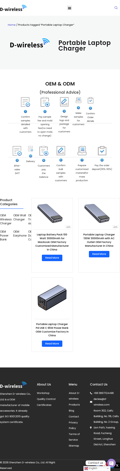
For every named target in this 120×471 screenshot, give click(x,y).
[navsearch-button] (116, 8)
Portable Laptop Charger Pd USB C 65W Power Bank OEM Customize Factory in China (52, 329)
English (92, 468)
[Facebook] (98, 465)
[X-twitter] (117, 465)
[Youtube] (104, 465)
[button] (69, 7)
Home (12, 25)
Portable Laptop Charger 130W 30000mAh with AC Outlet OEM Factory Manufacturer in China (99, 240)
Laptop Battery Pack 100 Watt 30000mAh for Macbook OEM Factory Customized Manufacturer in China (52, 242)
